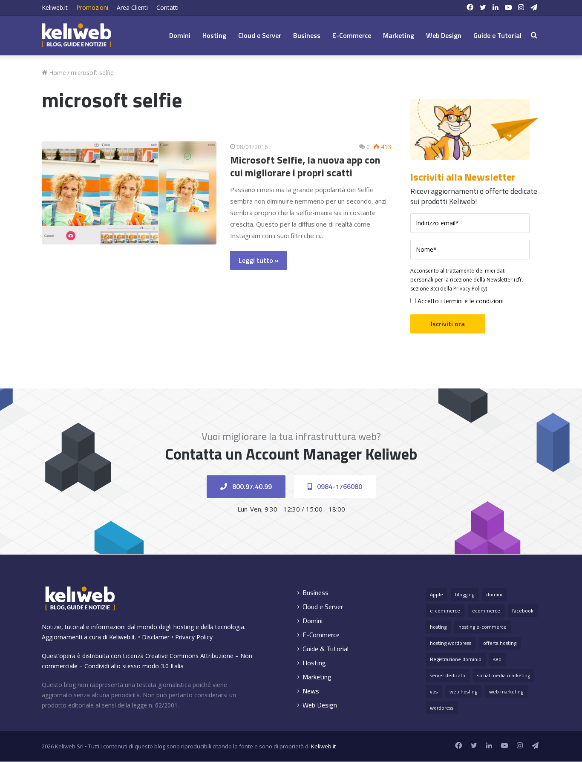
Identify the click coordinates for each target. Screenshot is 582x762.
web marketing (506, 691)
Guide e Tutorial (497, 35)
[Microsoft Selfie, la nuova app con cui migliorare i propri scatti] (129, 192)
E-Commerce (351, 35)
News (311, 691)
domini (494, 594)
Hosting (214, 35)
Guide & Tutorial (326, 648)
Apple (436, 594)
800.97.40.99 (251, 486)
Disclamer (156, 637)
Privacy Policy (469, 288)
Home (56, 73)
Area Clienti (132, 7)
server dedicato (447, 675)
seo (497, 659)
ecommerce (486, 611)
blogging (464, 594)
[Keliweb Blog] (76, 35)
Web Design (443, 35)
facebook (522, 611)
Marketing (398, 35)
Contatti (167, 7)
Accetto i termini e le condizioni (460, 301)
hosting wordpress (450, 643)
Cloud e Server (259, 35)
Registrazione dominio (455, 659)
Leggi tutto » (259, 260)
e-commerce (445, 611)
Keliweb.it (55, 7)
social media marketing (503, 675)
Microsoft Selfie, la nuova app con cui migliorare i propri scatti (305, 166)
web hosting (463, 691)
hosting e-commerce (482, 627)
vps (434, 691)
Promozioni (92, 7)
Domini (179, 35)
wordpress (441, 708)
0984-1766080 (338, 486)
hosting (438, 627)
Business (306, 35)
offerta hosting (499, 643)
